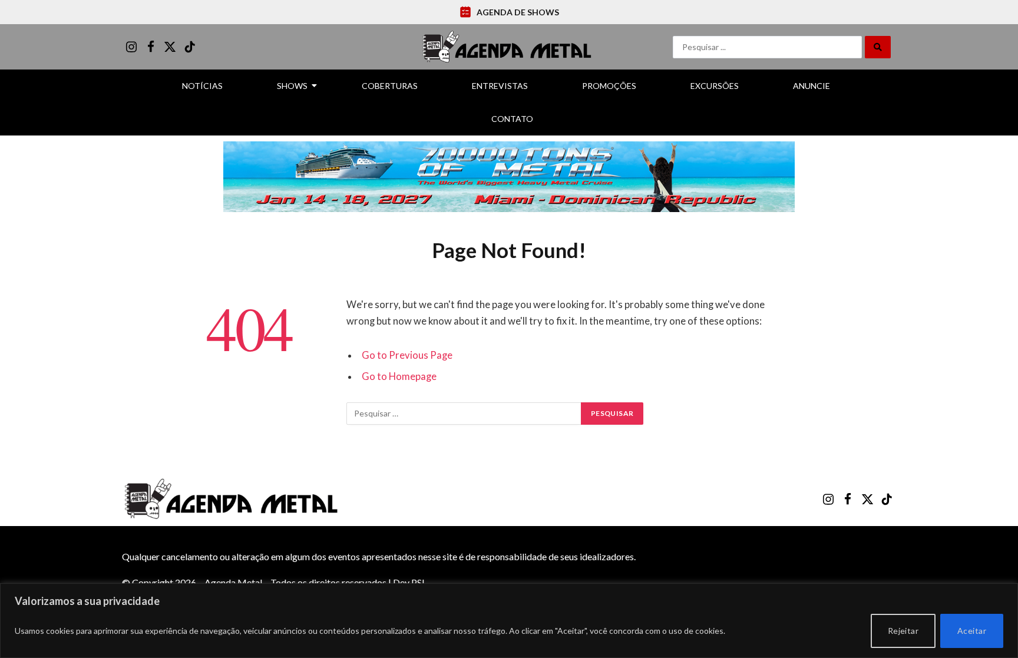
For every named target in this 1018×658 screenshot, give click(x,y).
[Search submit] (878, 47)
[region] (509, 620)
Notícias (202, 86)
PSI (418, 582)
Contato (512, 119)
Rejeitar (903, 631)
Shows (292, 86)
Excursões (714, 86)
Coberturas (390, 86)
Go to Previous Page (407, 355)
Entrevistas (500, 86)
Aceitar (971, 631)
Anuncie (811, 86)
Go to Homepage (399, 376)
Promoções (609, 86)
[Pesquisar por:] (464, 413)
